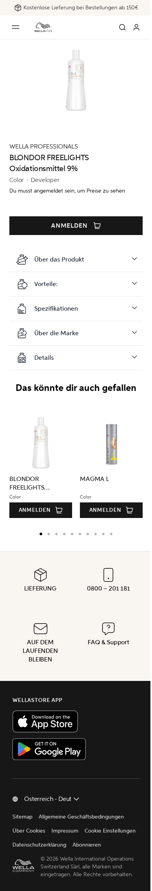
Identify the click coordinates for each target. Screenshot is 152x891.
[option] (36, 532)
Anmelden (69, 226)
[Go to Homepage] (43, 27)
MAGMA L (94, 479)
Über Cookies (28, 830)
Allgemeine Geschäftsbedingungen (81, 816)
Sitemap (22, 816)
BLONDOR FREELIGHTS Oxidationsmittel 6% (37, 483)
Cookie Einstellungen (38, 845)
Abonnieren (26, 859)
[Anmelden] (136, 27)
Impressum (64, 830)
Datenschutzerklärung (97, 845)
